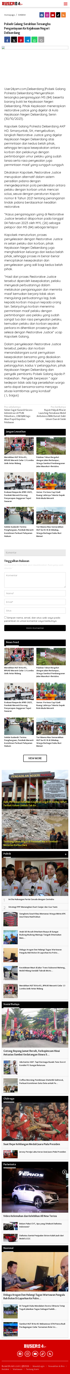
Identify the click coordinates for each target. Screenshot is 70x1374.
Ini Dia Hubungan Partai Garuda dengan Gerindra (31, 899)
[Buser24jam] (17, 2)
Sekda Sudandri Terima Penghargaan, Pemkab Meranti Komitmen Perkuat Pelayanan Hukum (18, 741)
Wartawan (17, 1369)
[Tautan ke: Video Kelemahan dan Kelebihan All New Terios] (35, 1190)
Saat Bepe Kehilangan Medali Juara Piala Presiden (31, 1144)
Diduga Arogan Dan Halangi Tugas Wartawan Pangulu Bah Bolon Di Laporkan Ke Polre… (34, 1296)
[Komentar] (41, 40)
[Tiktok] (58, 14)
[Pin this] (21, 40)
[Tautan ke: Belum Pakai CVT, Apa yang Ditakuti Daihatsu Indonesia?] (10, 1225)
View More (35, 758)
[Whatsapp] (34, 40)
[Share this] (7, 40)
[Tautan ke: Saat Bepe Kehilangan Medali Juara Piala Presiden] (35, 1122)
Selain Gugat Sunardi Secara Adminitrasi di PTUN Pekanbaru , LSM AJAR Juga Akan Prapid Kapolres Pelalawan (18, 414)
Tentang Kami (32, 1369)
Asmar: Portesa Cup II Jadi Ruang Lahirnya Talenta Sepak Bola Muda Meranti (50, 495)
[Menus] (65, 3)
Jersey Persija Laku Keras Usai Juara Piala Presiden (42, 1151)
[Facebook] (41, 14)
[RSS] (63, 14)
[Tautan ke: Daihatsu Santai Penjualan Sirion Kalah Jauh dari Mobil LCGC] (10, 1237)
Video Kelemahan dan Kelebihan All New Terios (30, 1216)
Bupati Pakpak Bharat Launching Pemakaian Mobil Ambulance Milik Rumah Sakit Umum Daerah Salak (51, 413)
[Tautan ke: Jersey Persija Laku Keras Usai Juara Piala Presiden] (10, 1153)
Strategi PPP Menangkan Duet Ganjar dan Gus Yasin (32, 906)
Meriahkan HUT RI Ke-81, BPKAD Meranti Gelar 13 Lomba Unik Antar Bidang (19, 460)
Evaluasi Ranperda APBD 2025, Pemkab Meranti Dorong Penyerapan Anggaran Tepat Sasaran (18, 706)
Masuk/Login (39, 1366)
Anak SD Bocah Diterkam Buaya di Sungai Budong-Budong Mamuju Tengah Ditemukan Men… (40, 934)
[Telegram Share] (28, 40)
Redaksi (5, 1369)
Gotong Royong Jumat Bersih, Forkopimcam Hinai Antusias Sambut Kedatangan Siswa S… (31, 1052)
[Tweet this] (14, 40)
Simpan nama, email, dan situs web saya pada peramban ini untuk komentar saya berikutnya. (32, 619)
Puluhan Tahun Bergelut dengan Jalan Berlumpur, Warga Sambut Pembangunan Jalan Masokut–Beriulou (50, 672)
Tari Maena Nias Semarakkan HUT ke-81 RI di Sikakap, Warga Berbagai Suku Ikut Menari (49, 741)
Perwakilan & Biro (56, 1366)
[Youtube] (52, 14)
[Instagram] (47, 14)
